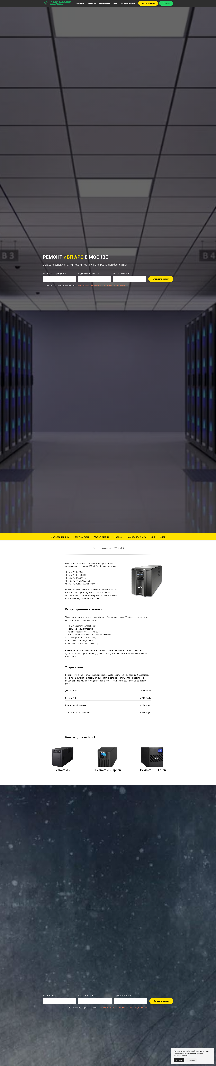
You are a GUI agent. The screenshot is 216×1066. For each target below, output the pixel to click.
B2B (153, 537)
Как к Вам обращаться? (55, 273)
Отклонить (191, 1060)
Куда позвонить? (87, 995)
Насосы (118, 537)
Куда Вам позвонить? (89, 273)
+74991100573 (128, 3)
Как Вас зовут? (50, 995)
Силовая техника (136, 537)
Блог (115, 3)
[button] (148, 3)
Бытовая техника (60, 537)
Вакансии (92, 3)
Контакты (80, 3)
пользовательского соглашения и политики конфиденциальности (100, 285)
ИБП (115, 548)
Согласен (179, 1060)
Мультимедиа (101, 537)
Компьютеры (81, 537)
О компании (104, 3)
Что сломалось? (121, 273)
